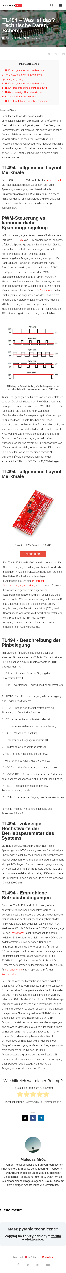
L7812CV (18, 239)
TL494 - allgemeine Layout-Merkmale (23, 70)
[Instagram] (38, 1265)
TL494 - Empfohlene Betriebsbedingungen (26, 101)
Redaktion (47, 1257)
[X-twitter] (28, 1265)
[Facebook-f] (18, 1265)
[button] (51, 5)
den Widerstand (14, 969)
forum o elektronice (41, 1237)
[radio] (20, 1095)
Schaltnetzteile (54, 180)
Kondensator (9, 974)
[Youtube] (48, 1265)
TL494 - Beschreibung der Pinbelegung (24, 87)
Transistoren (46, 290)
